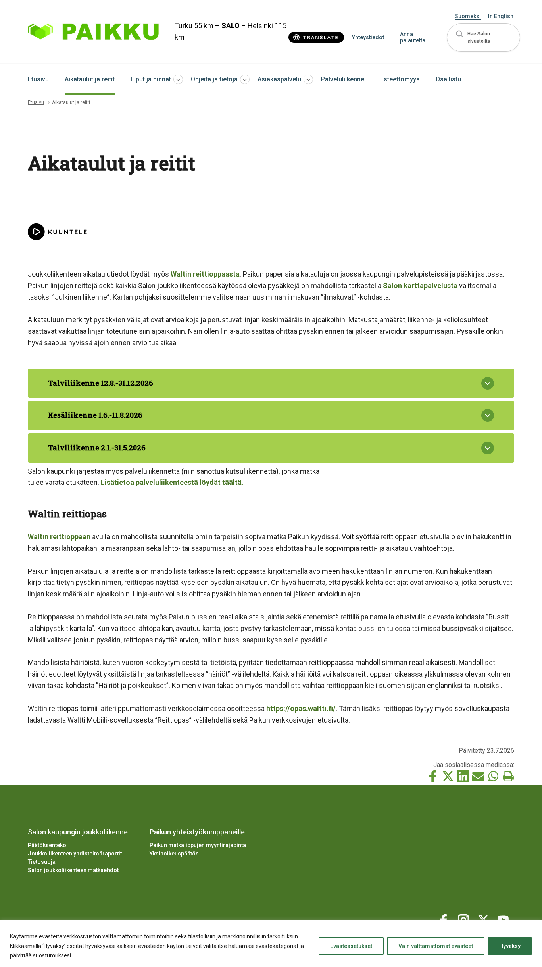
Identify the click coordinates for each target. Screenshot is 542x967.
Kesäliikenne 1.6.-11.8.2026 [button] (95, 415)
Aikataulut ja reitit (90, 79)
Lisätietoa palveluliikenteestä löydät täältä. (172, 482)
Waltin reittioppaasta (205, 274)
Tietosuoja (42, 862)
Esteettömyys (400, 79)
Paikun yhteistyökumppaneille (197, 832)
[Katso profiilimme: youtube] (504, 918)
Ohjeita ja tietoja (214, 79)
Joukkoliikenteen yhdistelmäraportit (75, 853)
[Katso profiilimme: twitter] (484, 918)
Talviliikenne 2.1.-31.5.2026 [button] (97, 447)
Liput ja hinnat (151, 79)
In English (500, 16)
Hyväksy (510, 946)
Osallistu (448, 79)
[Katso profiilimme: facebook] (445, 918)
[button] (483, 37)
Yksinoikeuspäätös (174, 853)
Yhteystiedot (368, 37)
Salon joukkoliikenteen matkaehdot (73, 870)
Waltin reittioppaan (59, 537)
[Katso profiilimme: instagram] (465, 918)
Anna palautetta (412, 37)
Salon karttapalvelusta (420, 285)
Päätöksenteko (47, 845)
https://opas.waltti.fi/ (301, 708)
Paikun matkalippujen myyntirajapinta (198, 845)
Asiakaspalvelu (279, 79)
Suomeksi (468, 16)
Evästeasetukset (351, 946)
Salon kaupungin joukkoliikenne (78, 832)
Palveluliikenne (342, 79)
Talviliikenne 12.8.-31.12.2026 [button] (100, 383)
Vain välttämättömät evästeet (435, 946)
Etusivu (38, 79)
